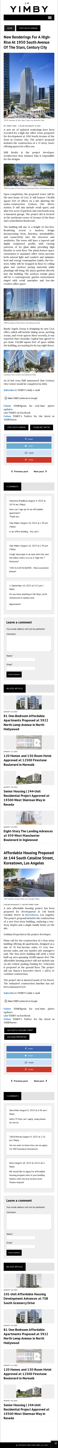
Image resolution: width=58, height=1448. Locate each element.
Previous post (21, 471)
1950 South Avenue (16, 427)
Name (9, 655)
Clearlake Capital (41, 427)
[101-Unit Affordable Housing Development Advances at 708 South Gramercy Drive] (29, 1285)
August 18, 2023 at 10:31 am (29, 1162)
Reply (22, 504)
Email (9, 664)
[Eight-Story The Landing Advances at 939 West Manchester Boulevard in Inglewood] (29, 822)
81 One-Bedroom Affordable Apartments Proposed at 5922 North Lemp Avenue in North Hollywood (26, 722)
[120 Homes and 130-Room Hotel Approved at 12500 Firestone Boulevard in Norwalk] (29, 747)
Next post (39, 471)
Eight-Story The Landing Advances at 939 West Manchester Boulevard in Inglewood (28, 835)
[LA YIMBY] (29, 7)
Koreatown (31, 914)
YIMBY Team (11, 126)
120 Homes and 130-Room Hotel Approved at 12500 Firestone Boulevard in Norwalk (27, 760)
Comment (11, 634)
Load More (29, 1433)
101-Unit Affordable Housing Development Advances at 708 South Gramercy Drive (26, 1298)
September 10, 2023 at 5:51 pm (27, 585)
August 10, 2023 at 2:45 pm (34, 523)
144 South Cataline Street (20, 1030)
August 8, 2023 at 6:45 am (33, 1110)
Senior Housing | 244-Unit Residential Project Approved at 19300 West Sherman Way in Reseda (26, 798)
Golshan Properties (17, 1037)
